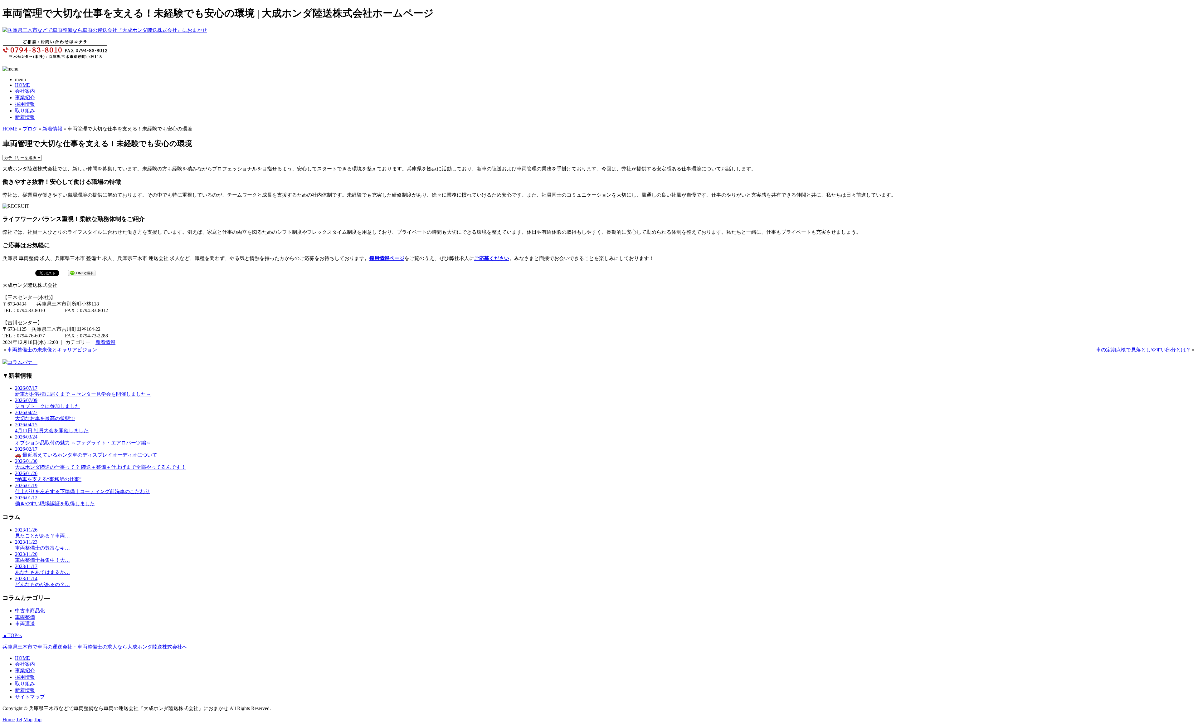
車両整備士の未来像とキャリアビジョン (52, 349)
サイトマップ (30, 696)
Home (8, 719)
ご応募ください (491, 258)
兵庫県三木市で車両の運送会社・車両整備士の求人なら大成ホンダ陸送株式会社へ (94, 646)
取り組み (25, 110)
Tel (19, 719)
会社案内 (25, 91)
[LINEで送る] (81, 272)
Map (27, 719)
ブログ (29, 128)
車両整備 (25, 617)
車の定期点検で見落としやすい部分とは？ (1143, 349)
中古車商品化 (30, 610)
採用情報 (25, 104)
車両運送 (25, 623)
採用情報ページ (386, 258)
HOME (22, 85)
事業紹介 (25, 97)
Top (37, 719)
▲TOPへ (12, 635)
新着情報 (25, 117)
